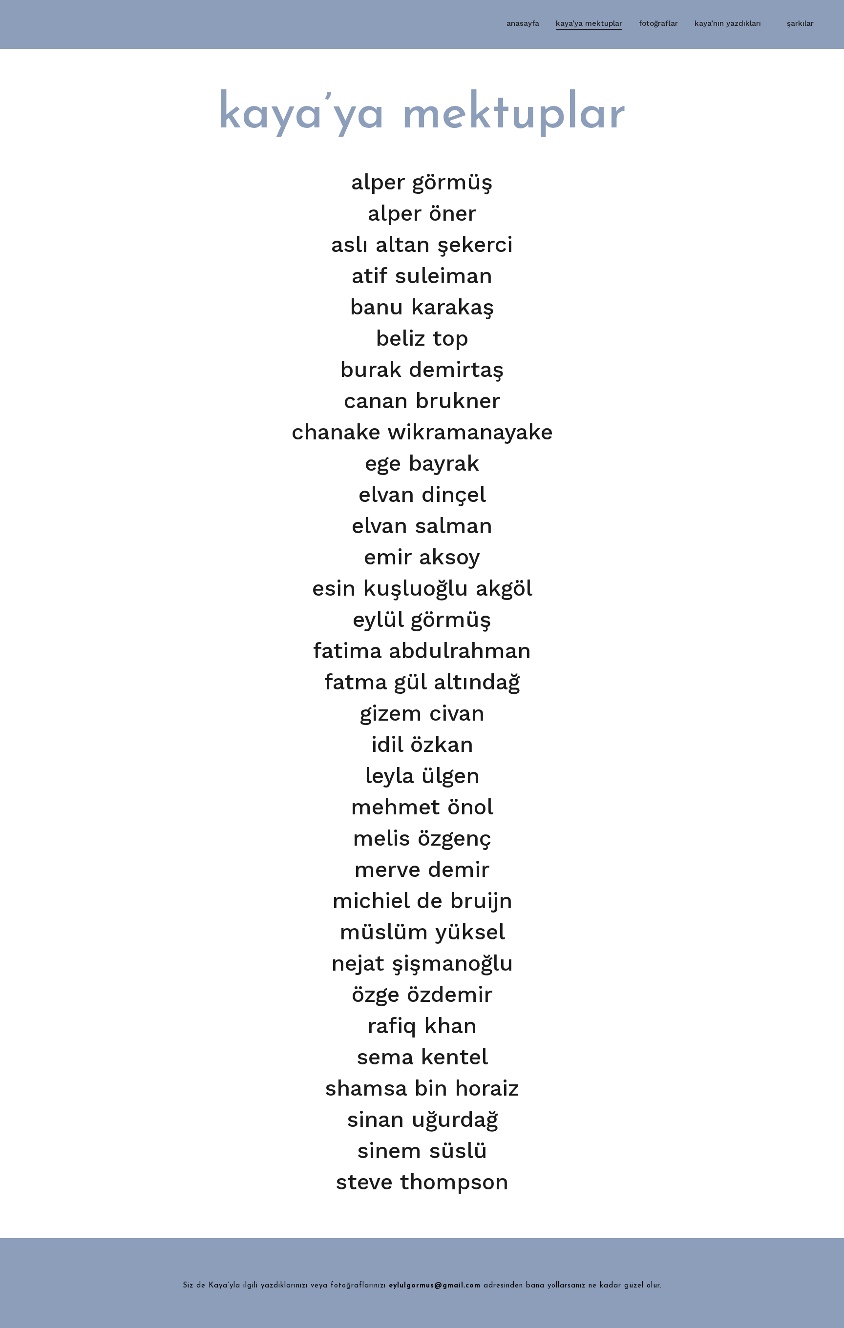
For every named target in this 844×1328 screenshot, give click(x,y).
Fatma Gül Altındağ (422, 682)
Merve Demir (422, 869)
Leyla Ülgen (422, 775)
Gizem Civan (422, 713)
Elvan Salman (422, 526)
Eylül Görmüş (422, 619)
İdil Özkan (422, 744)
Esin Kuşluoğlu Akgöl (422, 588)
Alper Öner (422, 213)
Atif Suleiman (422, 276)
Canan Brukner (422, 401)
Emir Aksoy (422, 557)
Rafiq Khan (422, 1025)
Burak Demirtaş (422, 369)
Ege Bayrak (422, 463)
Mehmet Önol (422, 807)
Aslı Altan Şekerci (422, 244)
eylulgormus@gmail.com (435, 1285)
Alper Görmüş (422, 182)
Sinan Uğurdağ (422, 1119)
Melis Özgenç (422, 838)
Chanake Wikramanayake (422, 432)
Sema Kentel (422, 1057)
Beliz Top (422, 338)
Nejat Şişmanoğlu (422, 963)
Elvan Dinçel (422, 494)
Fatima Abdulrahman (422, 651)
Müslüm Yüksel (422, 932)
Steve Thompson (422, 1182)
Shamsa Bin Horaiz (422, 1088)
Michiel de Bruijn (422, 900)
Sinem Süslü (422, 1150)
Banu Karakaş (422, 307)
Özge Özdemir (422, 994)
